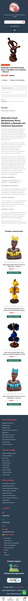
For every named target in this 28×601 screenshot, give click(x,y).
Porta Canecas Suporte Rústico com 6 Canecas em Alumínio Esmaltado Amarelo (14, 309)
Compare (5, 80)
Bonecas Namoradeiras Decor (10, 262)
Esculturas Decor (18, 101)
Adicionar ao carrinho (14, 272)
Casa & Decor (10, 101)
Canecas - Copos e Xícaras (11, 306)
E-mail (5, 529)
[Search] (23, 22)
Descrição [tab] (4, 108)
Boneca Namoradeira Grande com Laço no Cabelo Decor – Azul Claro (14, 397)
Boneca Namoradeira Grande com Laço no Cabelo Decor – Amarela (14, 265)
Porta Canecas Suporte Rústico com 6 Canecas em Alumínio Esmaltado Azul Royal (14, 353)
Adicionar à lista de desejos (17, 80)
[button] (14, 30)
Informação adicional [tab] (8, 111)
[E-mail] (3, 526)
